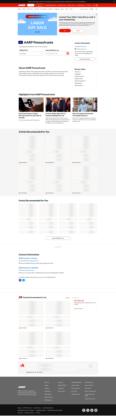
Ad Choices (20, 412)
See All (67, 297)
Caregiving (77, 74)
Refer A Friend (61, 391)
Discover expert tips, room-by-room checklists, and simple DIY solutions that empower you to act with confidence (56, 1)
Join (65, 30)
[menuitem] (19, 9)
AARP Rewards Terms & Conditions (26, 410)
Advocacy (77, 71)
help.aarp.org (39, 277)
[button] (96, 9)
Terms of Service (37, 407)
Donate (46, 385)
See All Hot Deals (78, 308)
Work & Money (78, 85)
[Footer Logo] (27, 387)
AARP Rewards (81, 5)
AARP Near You (48, 400)
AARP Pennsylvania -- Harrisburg (28, 258)
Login (94, 5)
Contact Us (60, 382)
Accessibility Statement (47, 407)
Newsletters (61, 388)
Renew (78, 30)
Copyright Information (40, 410)
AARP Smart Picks (62, 5)
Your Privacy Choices (29, 412)
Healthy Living (78, 78)
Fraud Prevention (79, 76)
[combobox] (58, 53)
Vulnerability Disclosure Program (54, 410)
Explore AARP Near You (52, 50)
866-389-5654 (82, 46)
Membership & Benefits (50, 5)
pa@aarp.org (83, 49)
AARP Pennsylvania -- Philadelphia (28, 267)
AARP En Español (62, 385)
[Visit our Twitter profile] (23, 280)
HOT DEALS (78, 300)
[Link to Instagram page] (91, 410)
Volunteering (78, 83)
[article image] (31, 111)
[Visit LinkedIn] (95, 410)
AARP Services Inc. (75, 394)
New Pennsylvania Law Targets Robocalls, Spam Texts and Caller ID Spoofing (30, 115)
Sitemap (19, 407)
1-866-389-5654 (34, 260)
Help (90, 9)
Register (89, 5)
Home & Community (80, 80)
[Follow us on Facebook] (20, 280)
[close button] (96, 14)
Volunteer (47, 388)
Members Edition (71, 5)
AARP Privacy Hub (27, 407)
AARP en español (84, 9)
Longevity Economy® (90, 398)
